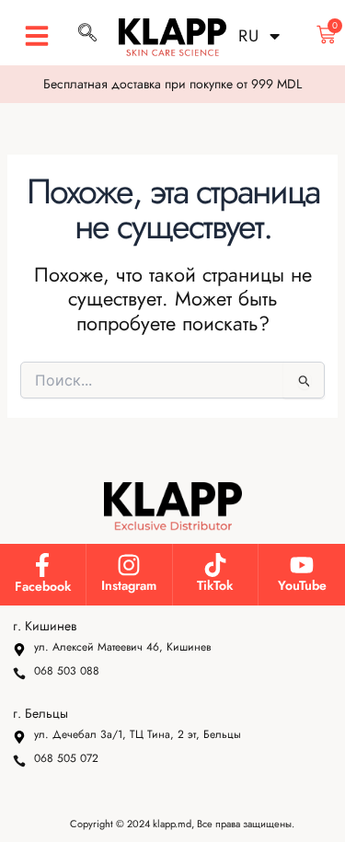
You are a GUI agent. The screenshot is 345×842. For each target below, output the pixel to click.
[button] (36, 36)
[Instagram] (129, 565)
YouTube (302, 585)
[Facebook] (42, 565)
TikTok (215, 585)
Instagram (128, 585)
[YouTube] (302, 565)
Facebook (43, 586)
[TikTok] (215, 565)
